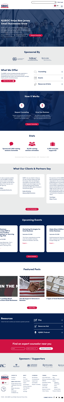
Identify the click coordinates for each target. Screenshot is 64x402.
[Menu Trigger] (62, 6)
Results (54, 381)
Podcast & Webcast (57, 391)
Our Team (25, 379)
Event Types (44, 387)
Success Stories (57, 389)
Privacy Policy (24, 397)
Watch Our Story (8, 80)
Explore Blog (32, 307)
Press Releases (26, 388)
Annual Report (26, 384)
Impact (24, 382)
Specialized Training (46, 382)
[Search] (55, 2)
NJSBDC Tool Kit (56, 379)
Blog (53, 377)
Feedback (13, 377)
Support (56, 387)
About (24, 377)
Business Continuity (46, 389)
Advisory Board (26, 381)
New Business (35, 377)
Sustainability (35, 382)
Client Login (60, 2)
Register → (25, 243)
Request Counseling (36, 35)
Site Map (25, 391)
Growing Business (35, 379)
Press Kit (25, 389)
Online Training (45, 391)
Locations (13, 379)
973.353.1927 (13, 391)
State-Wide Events (46, 377)
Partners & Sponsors (27, 386)
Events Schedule (32, 256)
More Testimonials (32, 209)
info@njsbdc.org (14, 392)
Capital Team (35, 381)
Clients (55, 385)
